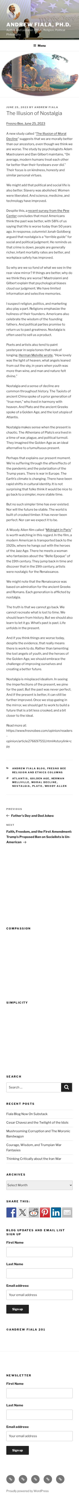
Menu (42, 45)
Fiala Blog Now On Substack (26, 1114)
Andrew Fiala (46, 107)
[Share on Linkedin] (56, 1212)
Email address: (17, 1286)
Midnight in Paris (58, 530)
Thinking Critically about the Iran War (33, 1159)
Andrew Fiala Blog (28, 768)
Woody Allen (56, 786)
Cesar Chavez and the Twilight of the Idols (37, 1122)
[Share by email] (67, 1212)
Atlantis (20, 778)
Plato (37, 786)
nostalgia (21, 786)
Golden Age (40, 778)
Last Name (14, 1264)
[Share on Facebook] (11, 1212)
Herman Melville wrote (36, 355)
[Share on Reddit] (34, 1212)
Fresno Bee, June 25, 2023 (25, 123)
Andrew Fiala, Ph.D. (38, 25)
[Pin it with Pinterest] (45, 1212)
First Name (15, 1242)
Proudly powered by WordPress (27, 1491)
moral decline (44, 782)
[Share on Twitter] (22, 1212)
